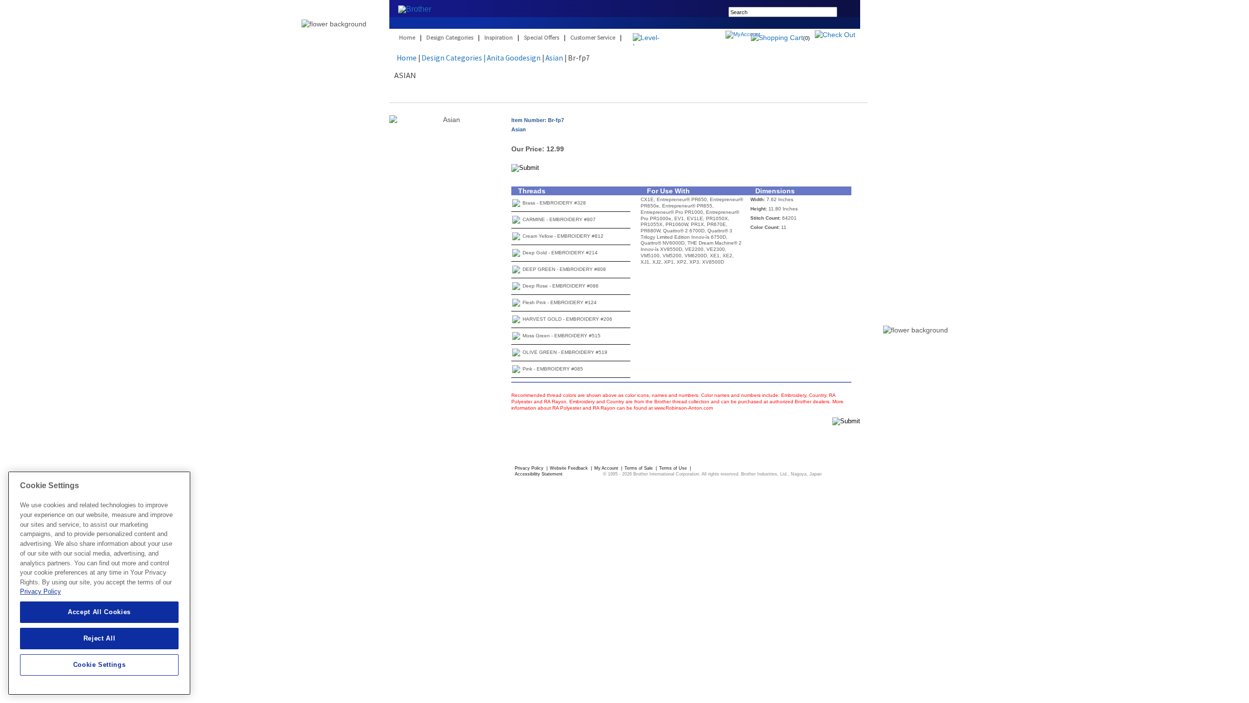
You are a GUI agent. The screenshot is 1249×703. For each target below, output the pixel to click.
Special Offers (541, 37)
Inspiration (498, 37)
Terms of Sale (639, 468)
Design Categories (449, 37)
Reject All (99, 638)
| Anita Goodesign (512, 57)
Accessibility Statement (539, 474)
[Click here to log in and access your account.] (766, 36)
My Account (607, 468)
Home (407, 37)
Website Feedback (569, 468)
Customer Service (592, 37)
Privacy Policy (530, 468)
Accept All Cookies (99, 612)
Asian (554, 57)
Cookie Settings (99, 664)
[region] (99, 583)
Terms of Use (673, 468)
